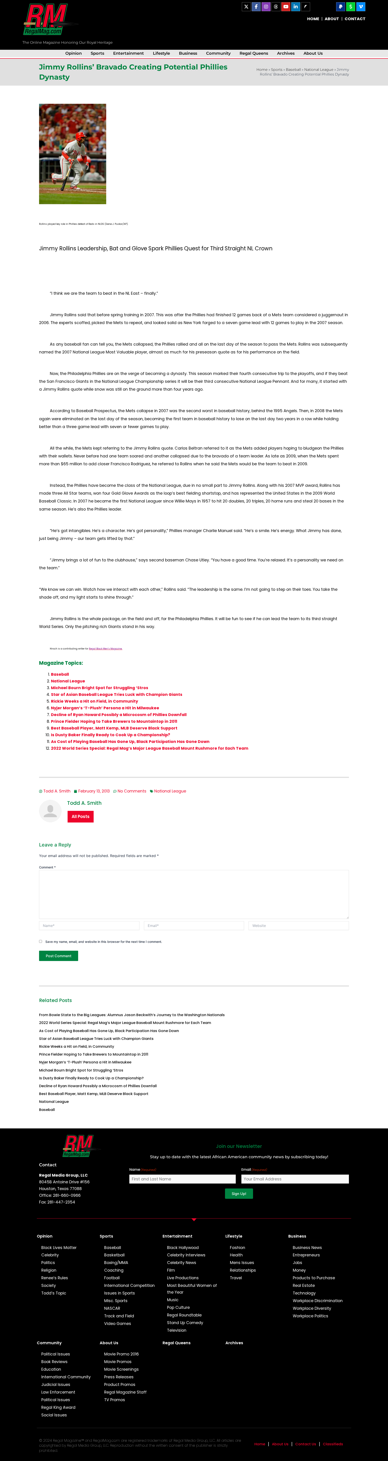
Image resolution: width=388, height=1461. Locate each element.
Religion (48, 1270)
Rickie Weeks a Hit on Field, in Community (94, 701)
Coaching (113, 1270)
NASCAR (112, 1308)
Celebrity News (181, 1262)
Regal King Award (58, 1407)
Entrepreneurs (306, 1255)
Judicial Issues (55, 1384)
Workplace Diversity (312, 1308)
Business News (307, 1247)
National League (318, 69)
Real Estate (304, 1285)
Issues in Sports (119, 1293)
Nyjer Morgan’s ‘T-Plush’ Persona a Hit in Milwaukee (105, 708)
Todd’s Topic (53, 1293)
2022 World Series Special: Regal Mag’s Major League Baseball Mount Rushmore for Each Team (149, 748)
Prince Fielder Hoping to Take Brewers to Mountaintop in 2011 (114, 721)
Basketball (114, 1255)
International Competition (129, 1285)
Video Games (117, 1323)
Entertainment (128, 53)
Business (188, 53)
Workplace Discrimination (318, 1300)
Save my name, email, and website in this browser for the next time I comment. (103, 942)
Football (112, 1278)
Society (48, 1285)
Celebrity (50, 1255)
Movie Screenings (121, 1369)
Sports (97, 53)
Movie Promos (118, 1361)
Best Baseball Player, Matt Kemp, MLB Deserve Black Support (114, 728)
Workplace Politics (310, 1316)
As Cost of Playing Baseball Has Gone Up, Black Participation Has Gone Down (130, 741)
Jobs (297, 1262)
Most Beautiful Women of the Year (192, 1289)
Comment (47, 867)
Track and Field (119, 1316)
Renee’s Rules (54, 1278)
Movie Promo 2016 (121, 1354)
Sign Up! (239, 1193)
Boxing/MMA (116, 1262)
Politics (48, 1262)
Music (173, 1300)
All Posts (81, 817)
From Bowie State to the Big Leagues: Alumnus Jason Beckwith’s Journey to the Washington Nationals (132, 1014)
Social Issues (54, 1415)
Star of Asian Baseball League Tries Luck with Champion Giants (116, 694)
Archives (286, 53)
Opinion (73, 53)
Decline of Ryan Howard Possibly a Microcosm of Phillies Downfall (119, 714)
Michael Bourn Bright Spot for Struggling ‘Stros (99, 687)
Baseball (293, 69)
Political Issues (55, 1354)
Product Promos (119, 1384)
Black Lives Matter (59, 1247)
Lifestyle (161, 53)
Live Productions (183, 1278)
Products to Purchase (314, 1278)
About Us (313, 53)
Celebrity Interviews (186, 1255)
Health (236, 1255)
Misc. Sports (116, 1300)
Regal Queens (254, 53)
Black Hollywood (183, 1247)
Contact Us (305, 1444)
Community (218, 53)
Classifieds (333, 1444)
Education (51, 1369)
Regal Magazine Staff (125, 1392)
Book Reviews (54, 1361)
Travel (236, 1278)
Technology (304, 1293)
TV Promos (114, 1400)
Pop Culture (178, 1307)
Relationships (243, 1270)
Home (262, 69)
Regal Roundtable (184, 1315)
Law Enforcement (58, 1392)
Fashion (237, 1247)
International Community (66, 1377)
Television (176, 1330)
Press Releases (119, 1377)
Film (171, 1270)
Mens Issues (242, 1262)
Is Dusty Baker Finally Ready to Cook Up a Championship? (110, 735)
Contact (48, 1164)
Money (299, 1270)
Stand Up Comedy (185, 1322)
